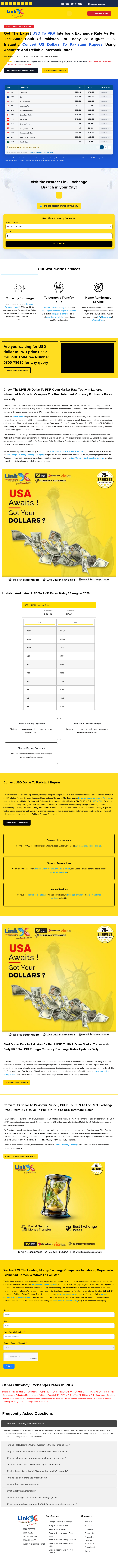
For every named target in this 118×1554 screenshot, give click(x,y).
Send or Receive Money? (14, 1343)
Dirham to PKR (8, 1392)
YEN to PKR (56, 1392)
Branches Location (96, 4)
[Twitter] (6, 4)
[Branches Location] (86, 4)
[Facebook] (2, 4)
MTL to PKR (78, 1395)
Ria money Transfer (102, 1398)
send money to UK (34, 1398)
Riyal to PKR (108, 1392)
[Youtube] (22, 4)
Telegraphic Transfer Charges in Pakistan (59, 311)
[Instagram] (14, 4)
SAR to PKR (98, 801)
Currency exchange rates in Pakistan (94, 798)
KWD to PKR (33, 1392)
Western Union (98, 320)
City (5, 1321)
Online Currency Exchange (66, 1145)
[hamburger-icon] (69, 13)
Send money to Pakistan (36, 1395)
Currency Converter (40, 1402)
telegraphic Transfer (60, 314)
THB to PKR (21, 1392)
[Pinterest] (18, 4)
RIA (98, 317)
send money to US (94, 1392)
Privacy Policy (48, 152)
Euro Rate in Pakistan (55, 317)
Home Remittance (71, 1398)
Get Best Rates (101, 13)
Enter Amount (11, 232)
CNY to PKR (89, 1395)
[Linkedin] (10, 4)
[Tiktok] (26, 4)
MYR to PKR (66, 1395)
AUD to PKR (45, 1392)
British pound (19, 417)
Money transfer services (53, 1398)
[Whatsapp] (30, 4)
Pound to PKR (53, 1395)
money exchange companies (44, 1285)
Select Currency (12, 222)
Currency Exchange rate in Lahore (17, 1402)
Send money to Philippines (14, 1395)
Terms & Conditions (36, 152)
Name (6, 1310)
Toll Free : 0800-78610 (71, 4)
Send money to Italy (17, 1398)
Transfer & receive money (53, 308)
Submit (9, 1366)
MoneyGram (106, 317)
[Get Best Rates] (91, 13)
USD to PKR (68, 1392)
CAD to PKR (80, 1392)
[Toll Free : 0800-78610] (59, 4)
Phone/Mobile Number (13, 1332)
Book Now (105, 92)
